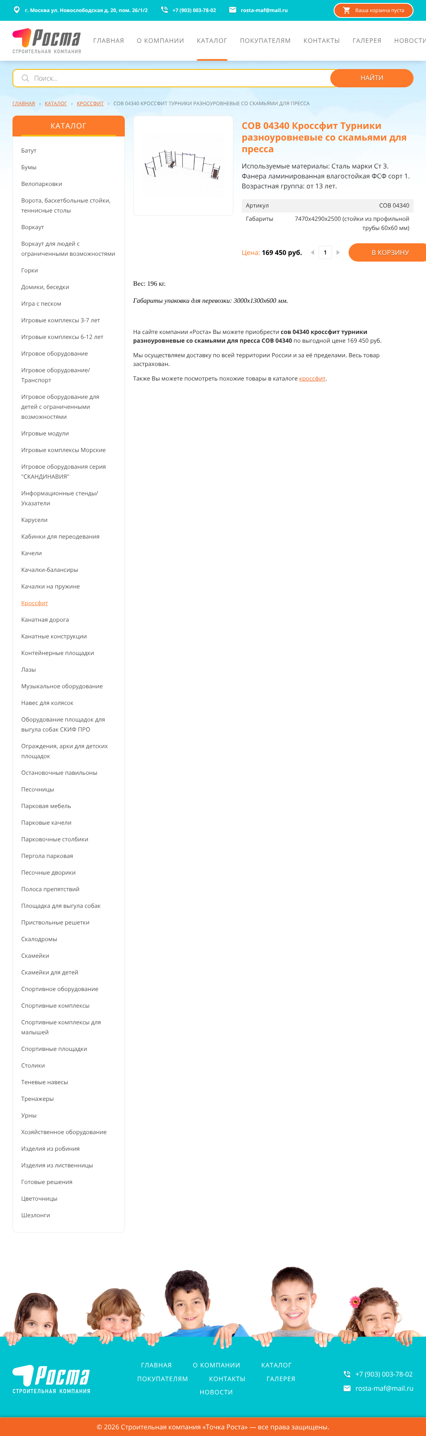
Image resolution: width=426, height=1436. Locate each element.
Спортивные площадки (54, 1049)
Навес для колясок (47, 703)
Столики (33, 1066)
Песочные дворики (48, 873)
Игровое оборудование (54, 354)
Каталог (276, 1365)
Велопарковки (41, 184)
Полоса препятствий (50, 889)
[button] (183, 166)
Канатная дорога (45, 620)
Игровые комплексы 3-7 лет (60, 320)
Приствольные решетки (55, 923)
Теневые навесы (44, 1082)
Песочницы (37, 789)
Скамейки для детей (49, 972)
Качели (31, 553)
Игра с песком (41, 304)
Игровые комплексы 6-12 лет (62, 337)
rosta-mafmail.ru (384, 1388)
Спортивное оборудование (59, 989)
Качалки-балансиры (49, 570)
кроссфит (312, 379)
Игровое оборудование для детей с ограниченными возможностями (60, 407)
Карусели (34, 520)
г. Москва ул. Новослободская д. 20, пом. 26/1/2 (86, 10)
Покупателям (162, 1379)
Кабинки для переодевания (60, 537)
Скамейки (35, 956)
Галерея (281, 1379)
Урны (29, 1116)
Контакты (227, 1379)
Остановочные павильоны (59, 773)
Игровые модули (45, 433)
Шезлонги (35, 1215)
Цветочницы (39, 1199)
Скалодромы (39, 939)
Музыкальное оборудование (62, 686)
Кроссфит (34, 603)
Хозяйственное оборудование (63, 1132)
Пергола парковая (47, 856)
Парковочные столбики (54, 839)
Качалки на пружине (50, 587)
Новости (216, 1392)
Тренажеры (37, 1099)
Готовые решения (46, 1182)
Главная (156, 1365)
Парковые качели (46, 823)
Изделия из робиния (50, 1149)
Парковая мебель (46, 806)
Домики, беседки (45, 287)
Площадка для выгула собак (61, 906)
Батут (29, 151)
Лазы (28, 670)
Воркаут (32, 227)
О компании (216, 1365)
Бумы (29, 167)
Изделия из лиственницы (57, 1165)
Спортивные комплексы (55, 1006)
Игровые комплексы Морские (63, 450)
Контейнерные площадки (57, 653)
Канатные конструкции (54, 636)
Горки (29, 270)
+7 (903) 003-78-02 (384, 1374)
